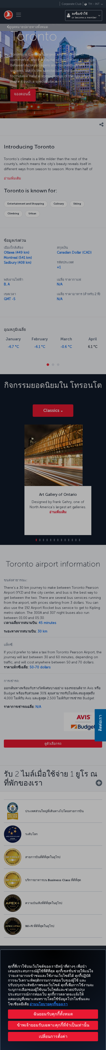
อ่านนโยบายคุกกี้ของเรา (49, 1004)
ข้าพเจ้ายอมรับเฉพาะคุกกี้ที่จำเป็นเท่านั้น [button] (53, 1025)
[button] (53, 1036)
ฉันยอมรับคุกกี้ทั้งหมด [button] (53, 1014)
